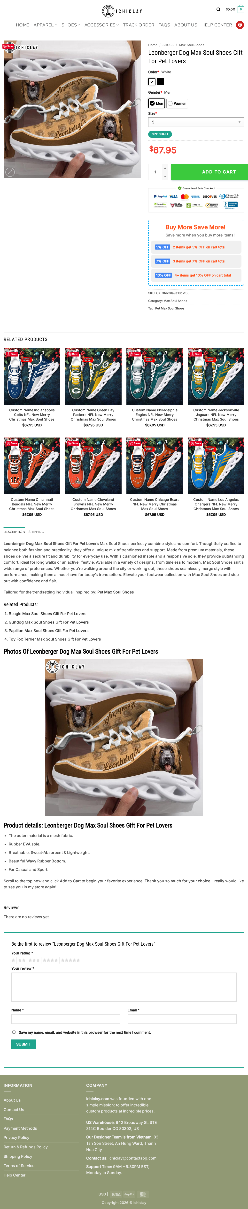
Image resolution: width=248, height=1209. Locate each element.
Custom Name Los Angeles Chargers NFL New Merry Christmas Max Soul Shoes (216, 504)
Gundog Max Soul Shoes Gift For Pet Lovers (49, 622)
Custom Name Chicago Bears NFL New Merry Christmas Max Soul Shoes (154, 504)
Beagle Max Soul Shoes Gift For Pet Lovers (47, 613)
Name (17, 1010)
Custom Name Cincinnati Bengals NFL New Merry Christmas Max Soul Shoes (31, 504)
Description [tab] (14, 532)
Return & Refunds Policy (26, 1146)
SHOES (69, 25)
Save (10, 46)
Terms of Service (19, 1165)
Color (153, 72)
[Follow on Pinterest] (240, 25)
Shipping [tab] (36, 532)
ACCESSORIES (100, 25)
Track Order (138, 25)
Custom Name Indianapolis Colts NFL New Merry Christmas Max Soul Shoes (32, 414)
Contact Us (14, 1109)
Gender (155, 92)
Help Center (217, 25)
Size (152, 113)
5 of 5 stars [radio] (69, 960)
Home (22, 25)
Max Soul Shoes (191, 45)
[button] (218, 9)
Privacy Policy (16, 1137)
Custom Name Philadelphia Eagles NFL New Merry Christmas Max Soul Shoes (155, 414)
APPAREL (44, 25)
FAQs (164, 25)
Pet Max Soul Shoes (170, 308)
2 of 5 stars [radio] (21, 960)
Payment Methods (20, 1128)
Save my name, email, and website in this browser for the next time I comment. (85, 1032)
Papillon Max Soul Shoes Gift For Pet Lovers (49, 630)
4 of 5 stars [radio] (49, 960)
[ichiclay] (124, 9)
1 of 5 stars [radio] (12, 960)
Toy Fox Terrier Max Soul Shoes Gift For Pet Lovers (55, 639)
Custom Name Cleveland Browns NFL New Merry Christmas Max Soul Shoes (93, 504)
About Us (185, 25)
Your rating (22, 953)
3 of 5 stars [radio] (33, 960)
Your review (22, 968)
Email (134, 1010)
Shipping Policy (18, 1156)
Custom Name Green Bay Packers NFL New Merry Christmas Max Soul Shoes (93, 414)
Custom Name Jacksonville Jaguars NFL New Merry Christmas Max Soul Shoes (216, 414)
